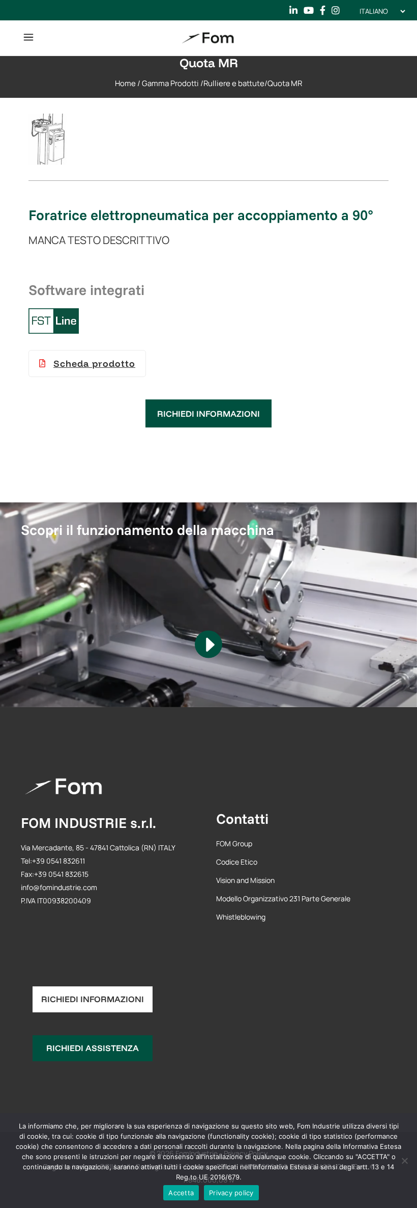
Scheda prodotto (94, 363)
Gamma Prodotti (170, 83)
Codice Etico (236, 862)
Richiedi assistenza (92, 1047)
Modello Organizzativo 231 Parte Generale (283, 898)
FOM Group (234, 843)
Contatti (242, 818)
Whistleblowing (240, 917)
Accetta (181, 1193)
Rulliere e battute (233, 83)
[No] (404, 1161)
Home (125, 83)
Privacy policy (231, 1193)
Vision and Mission (245, 880)
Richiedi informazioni (208, 413)
